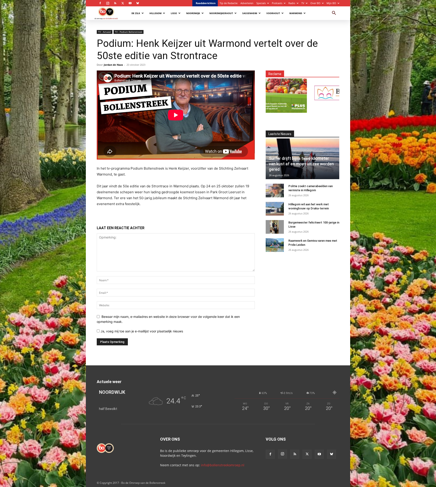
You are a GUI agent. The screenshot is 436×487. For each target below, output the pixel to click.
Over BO (315, 3)
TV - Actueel (104, 31)
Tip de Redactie (229, 3)
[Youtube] (130, 3)
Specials (261, 3)
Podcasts (277, 3)
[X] (122, 3)
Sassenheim (249, 13)
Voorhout (273, 13)
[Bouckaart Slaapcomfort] (320, 93)
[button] (333, 13)
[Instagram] (107, 3)
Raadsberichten (206, 3)
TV (302, 3)
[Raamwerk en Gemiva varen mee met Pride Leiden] (275, 245)
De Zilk (135, 13)
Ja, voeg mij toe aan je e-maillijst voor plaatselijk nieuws (141, 331)
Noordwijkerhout (221, 13)
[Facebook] (100, 3)
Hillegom (155, 13)
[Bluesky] (137, 3)
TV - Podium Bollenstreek (128, 31)
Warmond (295, 13)
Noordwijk (193, 13)
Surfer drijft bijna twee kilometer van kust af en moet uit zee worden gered (301, 164)
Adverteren (246, 3)
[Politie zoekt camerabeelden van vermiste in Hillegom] (275, 190)
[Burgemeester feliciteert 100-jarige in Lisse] (275, 227)
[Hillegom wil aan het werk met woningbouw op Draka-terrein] (275, 209)
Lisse (174, 13)
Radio (291, 3)
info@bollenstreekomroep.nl (222, 465)
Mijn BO (331, 3)
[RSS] (115, 3)
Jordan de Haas (113, 64)
